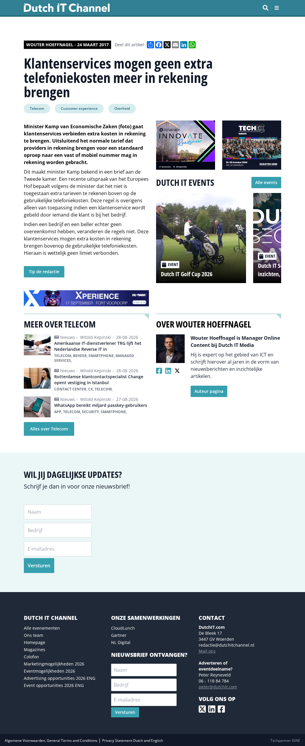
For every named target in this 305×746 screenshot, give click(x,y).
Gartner (119, 635)
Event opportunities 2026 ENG (54, 685)
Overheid (122, 108)
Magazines (34, 649)
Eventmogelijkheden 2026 (49, 671)
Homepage (34, 642)
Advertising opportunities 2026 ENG (59, 678)
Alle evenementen (42, 628)
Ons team (33, 635)
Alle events (266, 182)
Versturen (39, 565)
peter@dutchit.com (218, 687)
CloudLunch (123, 628)
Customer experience (79, 108)
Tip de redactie (44, 271)
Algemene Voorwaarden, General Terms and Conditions (51, 740)
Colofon (31, 656)
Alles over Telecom (49, 429)
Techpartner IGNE (285, 740)
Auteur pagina (208, 391)
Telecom (37, 108)
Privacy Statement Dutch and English (132, 740)
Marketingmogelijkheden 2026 (54, 664)
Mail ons (207, 651)
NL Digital (120, 642)
